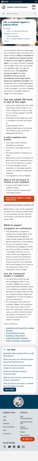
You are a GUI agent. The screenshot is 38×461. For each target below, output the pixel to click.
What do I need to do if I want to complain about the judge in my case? (18, 384)
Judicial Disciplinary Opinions (17, 338)
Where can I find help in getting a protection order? (15, 372)
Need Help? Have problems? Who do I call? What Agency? (18, 354)
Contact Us (7, 433)
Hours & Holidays (9, 427)
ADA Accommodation (26, 417)
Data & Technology (24, 427)
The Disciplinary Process (15, 333)
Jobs (4, 416)
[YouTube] (9, 446)
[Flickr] (18, 446)
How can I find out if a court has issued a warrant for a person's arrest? (17, 366)
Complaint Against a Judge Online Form (18, 199)
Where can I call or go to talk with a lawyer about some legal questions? (18, 360)
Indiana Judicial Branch (17, 7)
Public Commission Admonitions (18, 341)
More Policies (25, 435)
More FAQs (9, 389)
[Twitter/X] (4, 446)
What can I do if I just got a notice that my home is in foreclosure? (18, 378)
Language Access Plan (26, 422)
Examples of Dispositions (15, 336)
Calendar (6, 423)
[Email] (23, 446)
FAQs (4, 420)
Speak (27, 439)
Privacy (22, 432)
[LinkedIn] (14, 446)
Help (4, 430)
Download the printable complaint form (19, 205)
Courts (8, 28)
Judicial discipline (13, 36)
